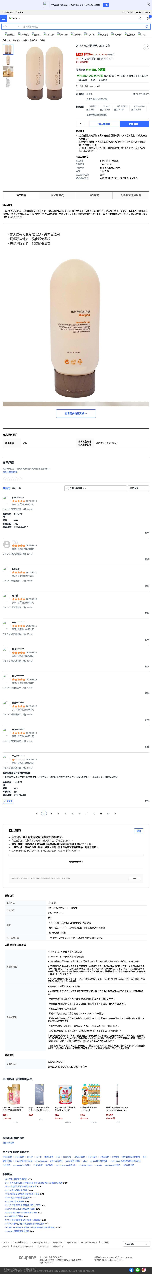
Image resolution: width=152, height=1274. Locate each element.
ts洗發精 (115, 1157)
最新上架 (16, 488)
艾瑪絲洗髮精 (79, 1157)
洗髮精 (43, 40)
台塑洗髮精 (38, 1165)
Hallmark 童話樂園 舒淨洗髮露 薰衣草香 (21, 1213)
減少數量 (86, 122)
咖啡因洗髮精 (128, 1165)
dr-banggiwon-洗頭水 (22, 1165)
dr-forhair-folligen (85, 1165)
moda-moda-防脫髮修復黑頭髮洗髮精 (126, 1161)
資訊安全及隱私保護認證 (23, 1246)
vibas (85, 1161)
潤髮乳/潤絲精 (8, 1143)
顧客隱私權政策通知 (89, 1242)
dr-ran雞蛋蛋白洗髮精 (23, 1161)
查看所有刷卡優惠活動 (97, 99)
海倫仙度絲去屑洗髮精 (131, 1157)
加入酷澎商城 (43, 1246)
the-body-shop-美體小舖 (65, 1165)
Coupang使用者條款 (40, 1242)
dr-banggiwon (41, 1161)
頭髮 (25, 40)
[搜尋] (146, 26)
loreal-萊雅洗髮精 (73, 1161)
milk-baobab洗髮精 (112, 1165)
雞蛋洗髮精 (7, 1161)
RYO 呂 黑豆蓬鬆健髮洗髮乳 (16, 1190)
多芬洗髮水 (92, 1157)
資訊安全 (5, 1246)
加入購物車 (104, 124)
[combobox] (138, 488)
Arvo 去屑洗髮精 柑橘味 (14, 1202)
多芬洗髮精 (19, 1157)
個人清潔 (16, 40)
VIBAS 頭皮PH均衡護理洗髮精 (17, 1198)
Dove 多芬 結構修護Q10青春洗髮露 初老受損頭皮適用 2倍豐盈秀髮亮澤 (33, 1183)
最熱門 (6, 488)
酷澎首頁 (6, 40)
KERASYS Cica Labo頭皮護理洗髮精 (20, 1209)
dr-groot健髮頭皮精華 (98, 1161)
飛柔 (58, 1157)
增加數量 (86, 125)
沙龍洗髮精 (104, 1157)
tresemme (67, 1157)
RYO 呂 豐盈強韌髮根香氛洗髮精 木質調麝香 (23, 1220)
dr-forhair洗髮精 (56, 1161)
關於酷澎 (5, 1242)
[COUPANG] (27, 1258)
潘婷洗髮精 (48, 1157)
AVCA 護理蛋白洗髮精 (14, 1216)
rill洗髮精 (6, 1165)
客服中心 (138, 12)
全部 (5, 27)
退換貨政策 (57, 1242)
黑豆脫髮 (49, 1165)
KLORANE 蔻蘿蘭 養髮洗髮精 (17, 1231)
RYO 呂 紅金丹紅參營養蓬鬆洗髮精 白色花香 (23, 1205)
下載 (106, 5)
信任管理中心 (71, 1242)
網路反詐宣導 (58, 1246)
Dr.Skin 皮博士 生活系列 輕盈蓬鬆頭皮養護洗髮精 (24, 1224)
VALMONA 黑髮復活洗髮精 (16, 1179)
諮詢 (139, 831)
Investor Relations (21, 1242)
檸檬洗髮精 (7, 1157)
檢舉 (134, 879)
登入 (123, 12)
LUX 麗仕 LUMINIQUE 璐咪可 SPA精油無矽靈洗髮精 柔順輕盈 (30, 1228)
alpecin (30, 1157)
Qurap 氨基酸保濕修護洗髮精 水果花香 (20, 1187)
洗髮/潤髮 (33, 40)
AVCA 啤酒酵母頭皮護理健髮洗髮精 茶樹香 (22, 1194)
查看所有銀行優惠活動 (97, 115)
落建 (144, 1157)
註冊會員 (130, 12)
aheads (99, 1165)
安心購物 (105, 1242)
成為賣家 (147, 12)
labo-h (38, 1157)
